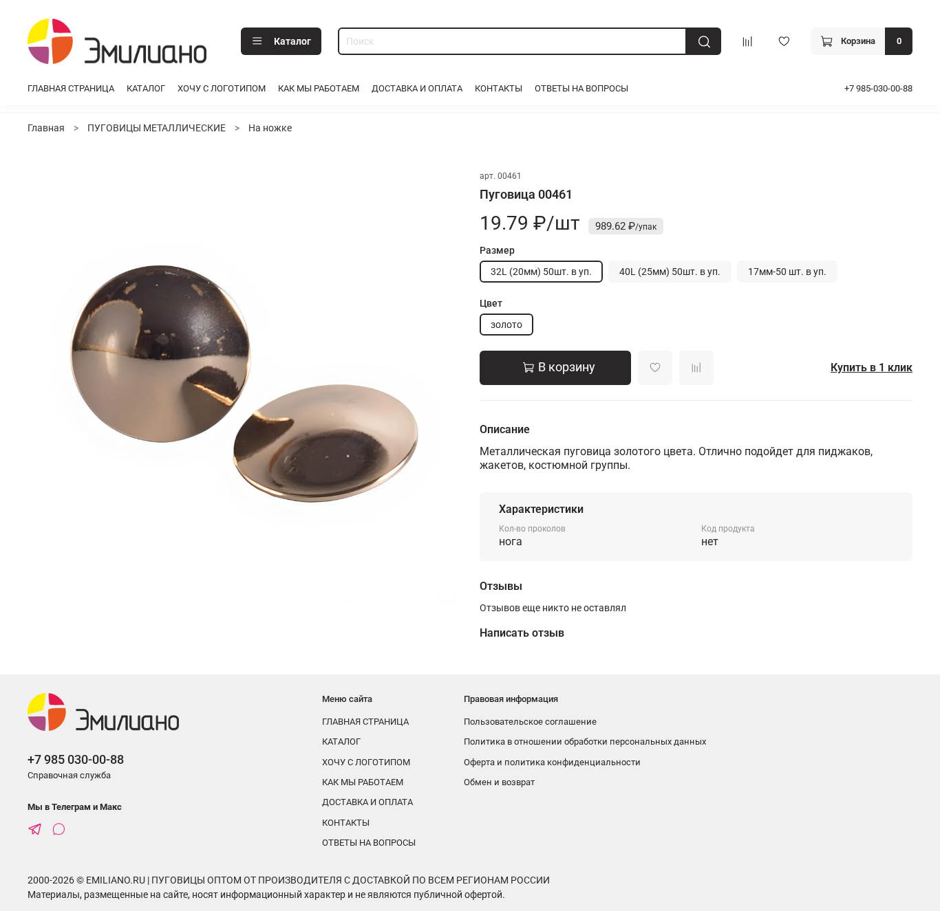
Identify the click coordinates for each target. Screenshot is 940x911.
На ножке (270, 127)
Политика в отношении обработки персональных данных (585, 741)
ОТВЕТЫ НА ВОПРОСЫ (581, 88)
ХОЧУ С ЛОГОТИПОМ (222, 88)
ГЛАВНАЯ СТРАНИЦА (71, 88)
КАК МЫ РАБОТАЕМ (318, 88)
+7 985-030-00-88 (878, 88)
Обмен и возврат (499, 782)
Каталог (292, 41)
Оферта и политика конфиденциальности (552, 762)
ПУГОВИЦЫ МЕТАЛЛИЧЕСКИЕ (156, 127)
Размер (497, 250)
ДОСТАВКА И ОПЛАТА (417, 88)
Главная (46, 127)
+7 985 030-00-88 (76, 759)
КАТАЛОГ (146, 88)
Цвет (491, 303)
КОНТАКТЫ (498, 88)
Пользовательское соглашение (530, 721)
